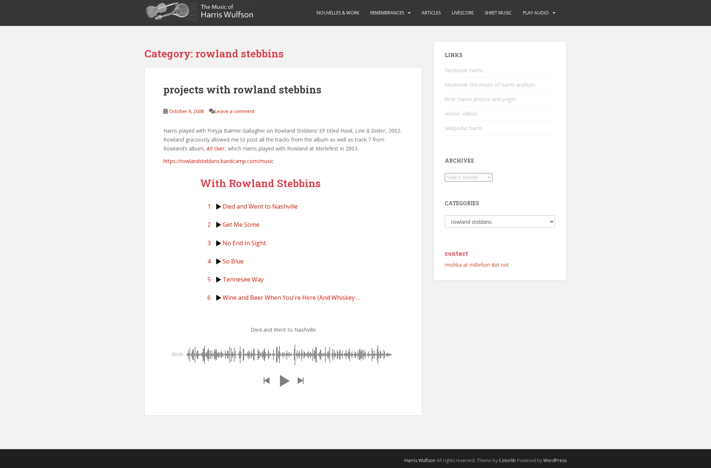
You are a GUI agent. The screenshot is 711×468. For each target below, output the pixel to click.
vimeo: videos (461, 113)
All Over (216, 148)
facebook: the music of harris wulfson (490, 84)
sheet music (498, 13)
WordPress (555, 460)
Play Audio (536, 13)
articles (431, 13)
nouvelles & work (338, 13)
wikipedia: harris (464, 128)
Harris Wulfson (419, 460)
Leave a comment (234, 111)
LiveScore (463, 13)
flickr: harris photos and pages (481, 99)
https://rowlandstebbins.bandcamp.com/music (218, 161)
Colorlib (507, 460)
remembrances (387, 13)
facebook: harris (464, 70)
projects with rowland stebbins (242, 89)
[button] (266, 381)
